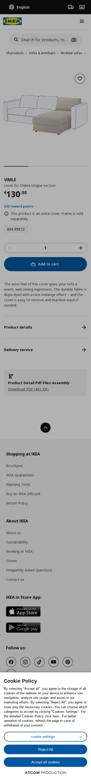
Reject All (45, 749)
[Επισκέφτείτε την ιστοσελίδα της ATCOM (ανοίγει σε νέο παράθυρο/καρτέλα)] (45, 772)
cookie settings (43, 737)
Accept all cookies (45, 762)
